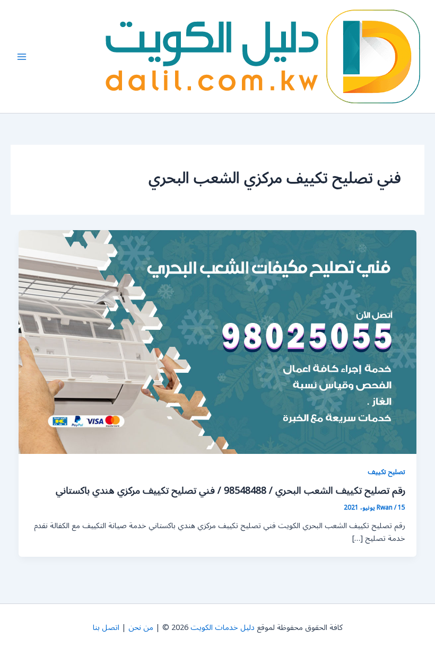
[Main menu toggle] (22, 57)
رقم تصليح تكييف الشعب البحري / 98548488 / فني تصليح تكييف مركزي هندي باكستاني (230, 490)
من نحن (140, 627)
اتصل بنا (106, 627)
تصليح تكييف (386, 472)
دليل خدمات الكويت (222, 627)
